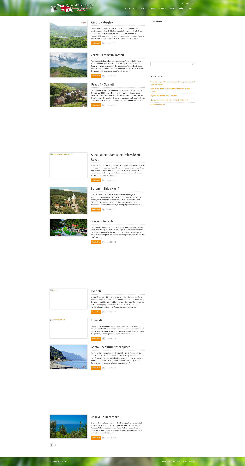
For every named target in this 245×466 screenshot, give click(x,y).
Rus (187, 3)
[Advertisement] (97, 130)
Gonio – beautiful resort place (110, 347)
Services (171, 461)
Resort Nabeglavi (102, 22)
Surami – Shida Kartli (105, 189)
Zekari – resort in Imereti (107, 55)
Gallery (184, 461)
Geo (192, 3)
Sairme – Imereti (102, 221)
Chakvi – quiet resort (105, 417)
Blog (178, 461)
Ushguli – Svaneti (102, 84)
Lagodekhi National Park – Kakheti (163, 96)
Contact (192, 461)
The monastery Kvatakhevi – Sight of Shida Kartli (169, 100)
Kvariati (96, 291)
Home (164, 461)
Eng (183, 3)
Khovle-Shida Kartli (157, 104)
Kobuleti (96, 320)
